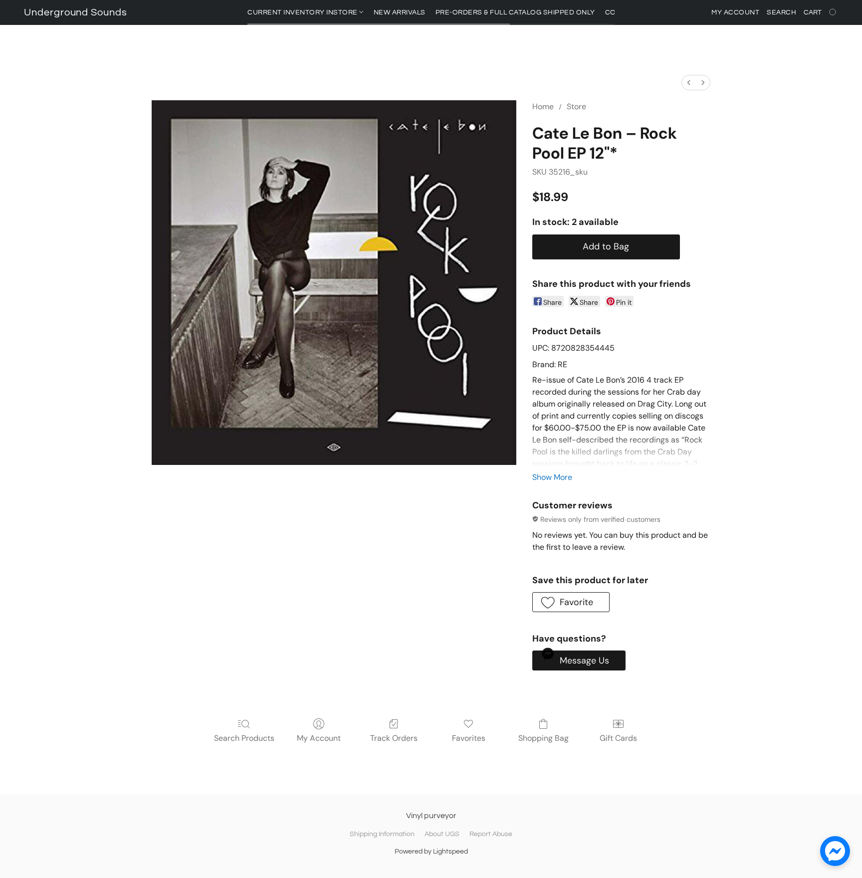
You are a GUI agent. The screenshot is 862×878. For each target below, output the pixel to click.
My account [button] (735, 12)
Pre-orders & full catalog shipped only (515, 12)
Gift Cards (618, 738)
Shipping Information (382, 834)
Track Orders (394, 738)
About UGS (442, 834)
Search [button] (781, 12)
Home (543, 106)
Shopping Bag (543, 738)
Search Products (244, 738)
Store (576, 106)
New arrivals (400, 12)
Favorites (468, 738)
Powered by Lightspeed (431, 851)
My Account (319, 738)
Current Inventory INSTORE (303, 12)
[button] (75, 12)
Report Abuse (490, 834)
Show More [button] (552, 477)
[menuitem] (689, 82)
